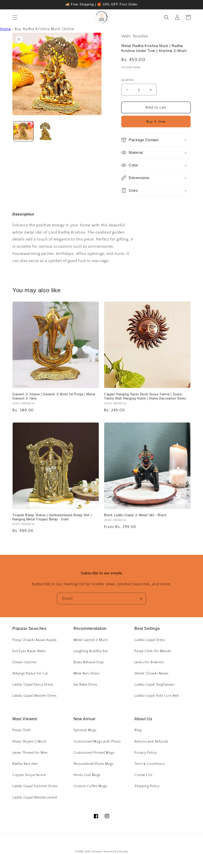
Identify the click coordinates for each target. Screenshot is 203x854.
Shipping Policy (146, 786)
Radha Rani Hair (25, 764)
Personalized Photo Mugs (94, 764)
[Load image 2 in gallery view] (46, 131)
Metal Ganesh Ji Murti (91, 640)
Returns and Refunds (151, 742)
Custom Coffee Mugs (90, 786)
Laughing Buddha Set (91, 651)
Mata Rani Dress (87, 673)
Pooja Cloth (21, 730)
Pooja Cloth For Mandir (152, 651)
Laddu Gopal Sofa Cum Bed (156, 696)
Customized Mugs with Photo (97, 742)
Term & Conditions (149, 764)
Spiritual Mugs (85, 730)
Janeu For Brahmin (149, 662)
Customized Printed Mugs (94, 753)
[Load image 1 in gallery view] (23, 131)
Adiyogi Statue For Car (30, 673)
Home (5, 29)
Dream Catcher (24, 662)
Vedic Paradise (93, 851)
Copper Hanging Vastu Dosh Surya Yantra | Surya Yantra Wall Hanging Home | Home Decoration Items (145, 396)
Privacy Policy (145, 753)
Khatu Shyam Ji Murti (29, 742)
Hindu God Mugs (87, 775)
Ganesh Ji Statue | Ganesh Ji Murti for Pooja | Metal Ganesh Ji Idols (53, 396)
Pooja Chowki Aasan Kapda (34, 640)
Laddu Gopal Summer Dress (34, 786)
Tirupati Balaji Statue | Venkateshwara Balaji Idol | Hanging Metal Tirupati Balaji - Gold (51, 517)
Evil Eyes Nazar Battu (29, 651)
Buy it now (156, 121)
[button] (14, 17)
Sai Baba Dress (85, 685)
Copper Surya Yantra (29, 775)
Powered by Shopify (115, 851)
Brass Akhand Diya (89, 662)
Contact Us (143, 775)
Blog (137, 730)
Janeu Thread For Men (30, 753)
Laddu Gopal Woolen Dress (34, 696)
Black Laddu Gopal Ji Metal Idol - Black (135, 515)
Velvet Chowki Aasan (151, 673)
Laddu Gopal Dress (149, 640)
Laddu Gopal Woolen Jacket (34, 798)
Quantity (127, 79)
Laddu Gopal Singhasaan (154, 685)
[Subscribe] (140, 598)
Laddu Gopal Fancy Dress (32, 685)
